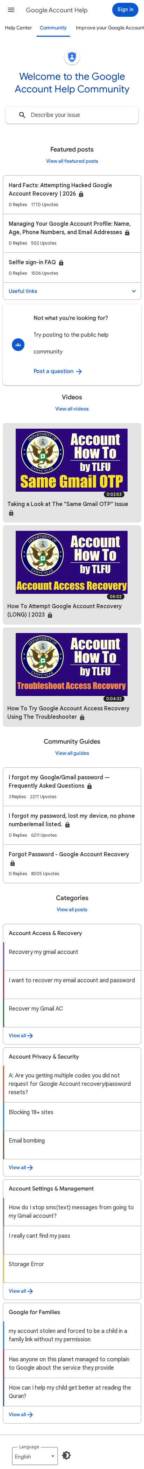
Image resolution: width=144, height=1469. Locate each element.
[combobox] (72, 115)
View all (17, 1036)
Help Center (18, 28)
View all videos (72, 409)
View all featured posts (72, 161)
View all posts (72, 910)
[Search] (22, 115)
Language (29, 1446)
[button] (11, 9)
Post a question (54, 371)
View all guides (72, 753)
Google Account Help (57, 10)
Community (53, 28)
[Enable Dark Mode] (66, 1455)
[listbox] (35, 1456)
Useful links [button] (23, 291)
